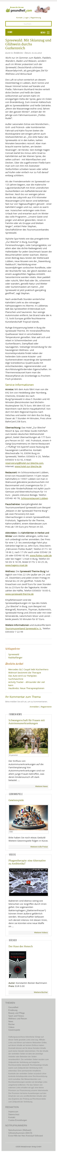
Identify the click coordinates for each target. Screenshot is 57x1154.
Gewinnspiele (16, 800)
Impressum (13, 1112)
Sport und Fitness (16, 1016)
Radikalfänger (15, 657)
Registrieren (46, 706)
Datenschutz (13, 1114)
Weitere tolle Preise (39, 846)
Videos (11, 1027)
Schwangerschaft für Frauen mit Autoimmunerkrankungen (27, 722)
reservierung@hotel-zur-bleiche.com (24, 462)
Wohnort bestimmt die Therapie (24, 672)
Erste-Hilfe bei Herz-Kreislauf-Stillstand (25, 1136)
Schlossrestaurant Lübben (34, 498)
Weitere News (41, 786)
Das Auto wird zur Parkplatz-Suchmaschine (22, 677)
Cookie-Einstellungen (17, 1120)
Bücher (11, 1024)
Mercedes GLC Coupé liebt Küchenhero (28, 669)
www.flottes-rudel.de (41, 555)
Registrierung (36, 17)
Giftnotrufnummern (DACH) (20, 1133)
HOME (10, 32)
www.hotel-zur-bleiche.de (28, 466)
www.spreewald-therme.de (19, 593)
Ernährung (12, 1010)
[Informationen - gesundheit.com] (28, 9)
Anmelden (34, 706)
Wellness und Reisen (17, 1018)
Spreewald (13, 654)
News (10, 1021)
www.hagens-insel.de (16, 565)
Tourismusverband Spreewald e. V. (23, 628)
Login (26, 17)
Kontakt (19, 17)
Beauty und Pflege (16, 1013)
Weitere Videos (41, 932)
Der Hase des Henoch (21, 946)
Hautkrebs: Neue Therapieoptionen (26, 688)
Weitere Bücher (41, 992)
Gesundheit (13, 1007)
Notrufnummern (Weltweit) (19, 1130)
